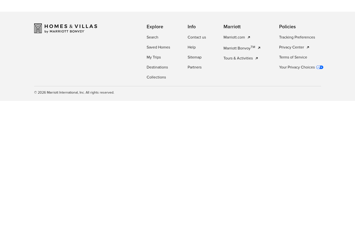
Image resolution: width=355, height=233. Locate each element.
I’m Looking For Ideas (204, 122)
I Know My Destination (151, 122)
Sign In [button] (329, 11)
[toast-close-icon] (255, 209)
